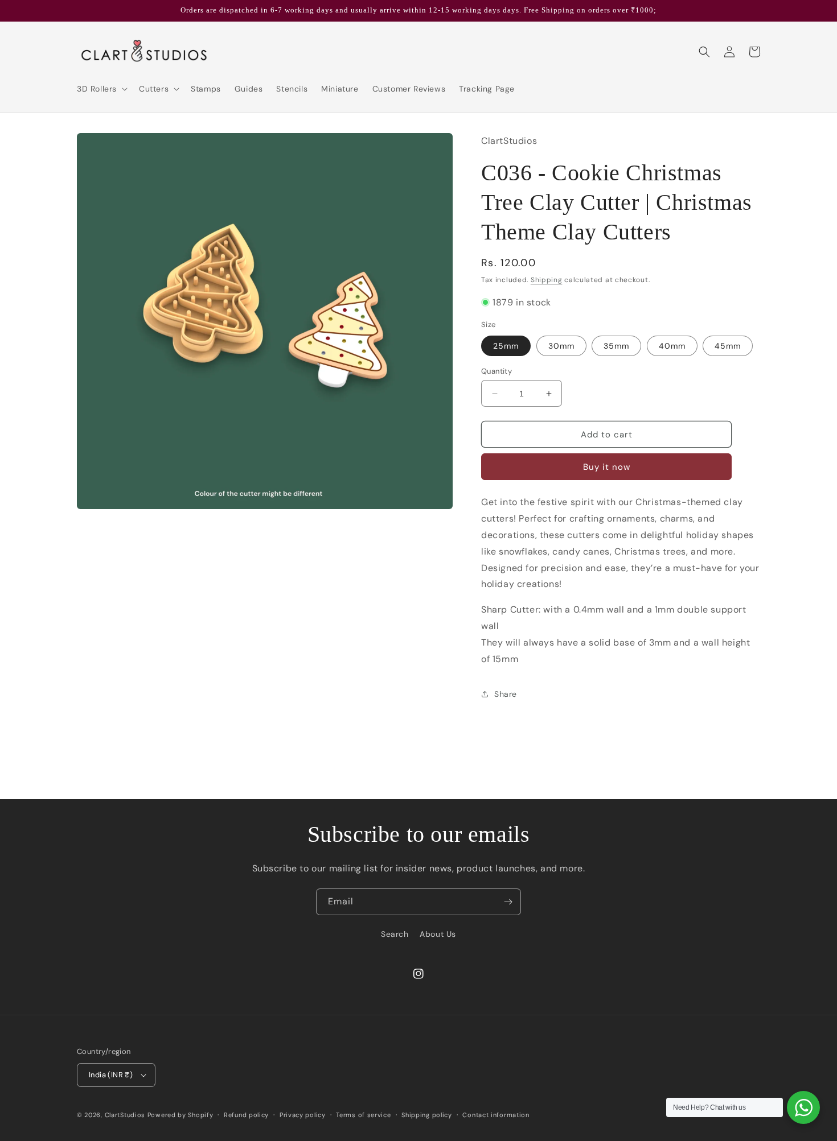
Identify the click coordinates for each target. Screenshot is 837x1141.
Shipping (547, 279)
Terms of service (363, 1115)
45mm (728, 346)
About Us (438, 934)
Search (395, 934)
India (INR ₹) (111, 1075)
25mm (506, 346)
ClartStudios (125, 1115)
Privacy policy (303, 1115)
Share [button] (505, 694)
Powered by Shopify (180, 1115)
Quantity (496, 371)
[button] (101, 89)
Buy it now (606, 467)
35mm (616, 346)
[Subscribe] (507, 901)
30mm (561, 346)
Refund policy (246, 1115)
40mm (672, 346)
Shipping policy (426, 1115)
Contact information (495, 1115)
